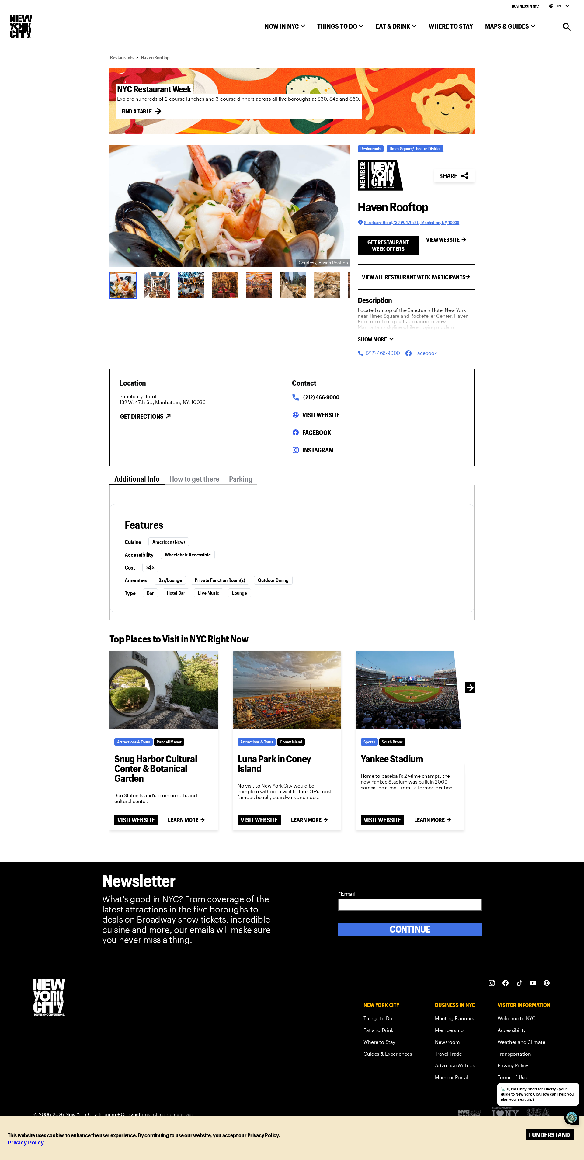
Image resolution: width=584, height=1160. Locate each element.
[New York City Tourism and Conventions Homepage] (49, 998)
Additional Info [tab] (137, 478)
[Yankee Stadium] (410, 690)
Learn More (183, 819)
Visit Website (320, 414)
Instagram (318, 450)
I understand (549, 1134)
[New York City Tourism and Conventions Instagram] (492, 983)
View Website (443, 239)
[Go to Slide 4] (225, 285)
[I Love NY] (506, 1114)
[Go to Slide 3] (191, 285)
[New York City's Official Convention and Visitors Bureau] (471, 1114)
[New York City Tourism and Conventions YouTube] (533, 983)
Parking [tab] (240, 478)
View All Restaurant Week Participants (413, 277)
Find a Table (136, 111)
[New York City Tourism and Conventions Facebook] (505, 983)
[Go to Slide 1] (122, 285)
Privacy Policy (26, 1143)
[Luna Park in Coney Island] (287, 690)
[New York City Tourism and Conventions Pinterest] (547, 983)
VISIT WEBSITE (136, 819)
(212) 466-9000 (321, 397)
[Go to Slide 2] (157, 285)
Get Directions (141, 416)
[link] (387, 1019)
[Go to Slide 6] (293, 285)
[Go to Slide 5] (259, 285)
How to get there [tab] (194, 478)
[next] (470, 687)
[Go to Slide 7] (327, 285)
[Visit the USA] (538, 1114)
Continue (410, 929)
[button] (285, 27)
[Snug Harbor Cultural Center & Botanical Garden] (163, 690)
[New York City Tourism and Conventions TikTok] (519, 983)
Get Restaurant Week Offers (388, 245)
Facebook (316, 432)
